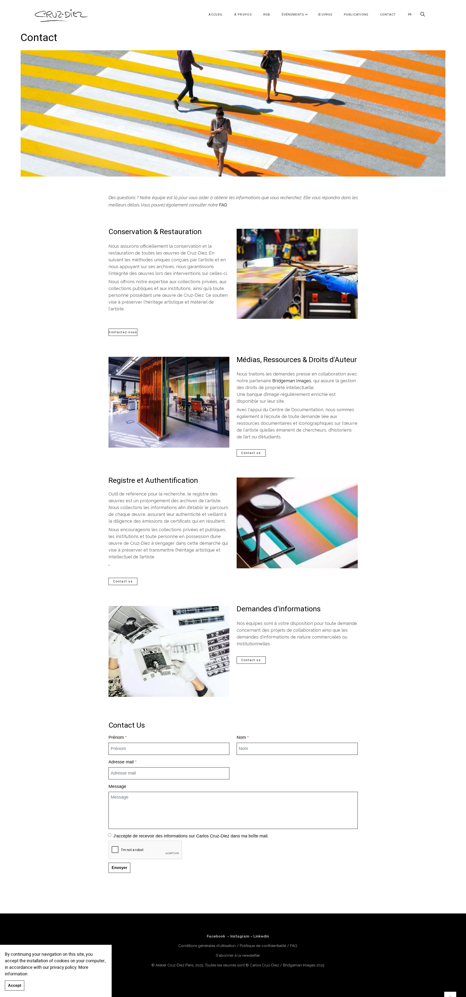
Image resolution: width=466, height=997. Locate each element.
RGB (266, 14)
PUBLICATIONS (356, 14)
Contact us (251, 453)
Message (117, 786)
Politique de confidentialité (263, 946)
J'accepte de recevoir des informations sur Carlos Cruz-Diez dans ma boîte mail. (191, 836)
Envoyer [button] (119, 868)
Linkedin (261, 936)
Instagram (239, 936)
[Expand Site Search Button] (422, 15)
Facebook (216, 936)
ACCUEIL (215, 14)
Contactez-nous (123, 332)
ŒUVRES (325, 14)
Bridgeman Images (291, 380)
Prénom (117, 737)
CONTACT (388, 14)
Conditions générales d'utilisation (207, 946)
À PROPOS (243, 14)
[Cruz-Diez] (61, 14)
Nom (243, 737)
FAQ (223, 204)
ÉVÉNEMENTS (293, 14)
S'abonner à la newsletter (238, 955)
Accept (14, 986)
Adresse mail (122, 761)
